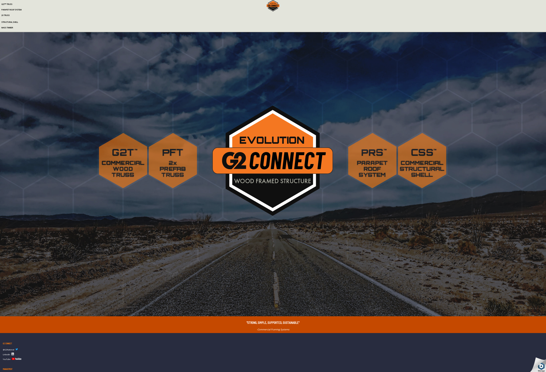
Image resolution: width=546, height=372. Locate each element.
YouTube (7, 359)
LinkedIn (6, 354)
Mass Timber (7, 27)
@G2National (8, 349)
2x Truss (5, 15)
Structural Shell (9, 22)
